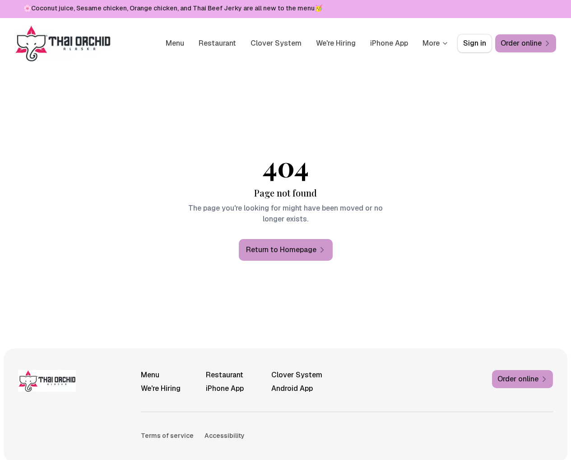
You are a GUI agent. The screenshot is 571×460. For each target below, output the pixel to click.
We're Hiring (336, 43)
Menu (175, 43)
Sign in (474, 43)
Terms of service (167, 436)
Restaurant (217, 43)
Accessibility (224, 436)
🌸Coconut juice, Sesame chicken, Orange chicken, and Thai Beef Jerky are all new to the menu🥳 (172, 8)
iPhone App (389, 43)
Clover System (276, 43)
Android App (292, 388)
